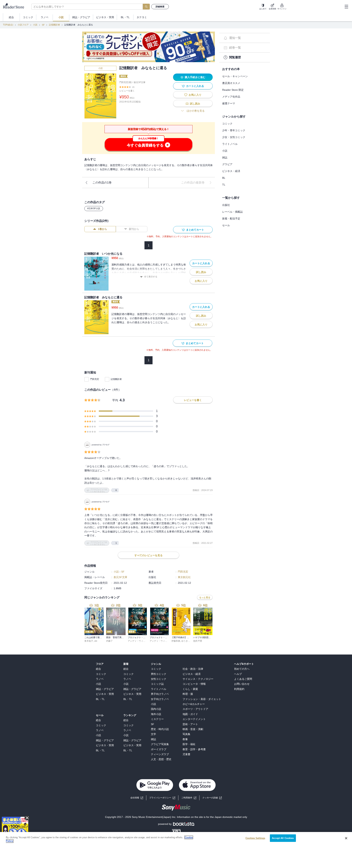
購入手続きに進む (195, 77)
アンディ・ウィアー (138, 641)
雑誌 (224, 157)
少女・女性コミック (233, 137)
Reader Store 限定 (233, 89)
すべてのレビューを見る (148, 555)
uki (95, 641)
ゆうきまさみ (188, 641)
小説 (35, 24)
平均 (115, 400)
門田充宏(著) (125, 82)
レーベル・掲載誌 (232, 211)
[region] (176, 838)
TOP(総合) (8, 24)
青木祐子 (88, 641)
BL (223, 177)
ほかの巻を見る (196, 110)
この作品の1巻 (102, 182)
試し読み (195, 103)
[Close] (346, 838)
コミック (227, 123)
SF (43, 25)
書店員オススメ (231, 83)
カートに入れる (195, 86)
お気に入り (195, 94)
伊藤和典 (175, 641)
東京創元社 (184, 577)
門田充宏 (94, 379)
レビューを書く (127, 91)
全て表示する (150, 276)
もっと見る (204, 597)
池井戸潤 (197, 641)
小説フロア (23, 24)
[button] (212, 797)
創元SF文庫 (139, 82)
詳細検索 (160, 6)
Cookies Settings (255, 838)
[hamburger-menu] (346, 6)
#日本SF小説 (93, 208)
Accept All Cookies (283, 838)
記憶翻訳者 (54, 24)
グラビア (227, 164)
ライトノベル (230, 143)
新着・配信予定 (231, 218)
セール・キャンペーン (235, 76)
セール (226, 225)
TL (223, 184)
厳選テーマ (228, 103)
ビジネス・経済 (231, 171)
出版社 (226, 205)
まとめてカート (195, 229)
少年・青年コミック (233, 130)
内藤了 (109, 641)
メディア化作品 (231, 96)
